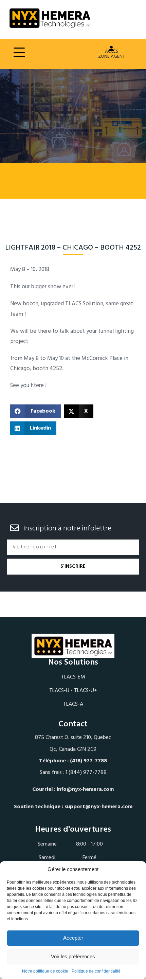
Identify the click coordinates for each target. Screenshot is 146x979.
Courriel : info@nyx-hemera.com (73, 789)
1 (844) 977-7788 (86, 772)
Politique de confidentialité (96, 971)
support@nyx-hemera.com (98, 806)
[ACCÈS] (111, 48)
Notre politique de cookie (45, 971)
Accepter (73, 938)
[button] (35, 411)
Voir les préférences (73, 956)
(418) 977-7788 (88, 761)
